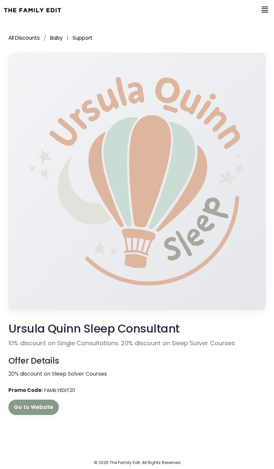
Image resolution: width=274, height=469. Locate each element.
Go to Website (33, 407)
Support (83, 37)
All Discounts (24, 37)
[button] (265, 9)
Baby (56, 37)
